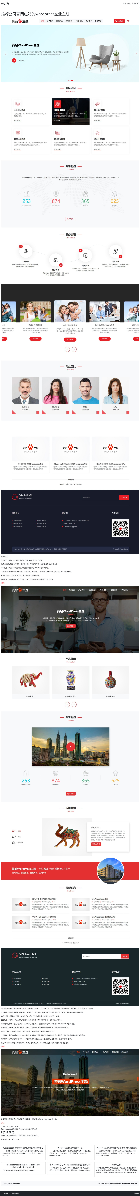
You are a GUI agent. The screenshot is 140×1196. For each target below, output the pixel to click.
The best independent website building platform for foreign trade (23, 1165)
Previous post (11, 1183)
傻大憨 (5, 3)
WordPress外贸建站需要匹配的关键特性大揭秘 (23, 1148)
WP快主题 (116, 1164)
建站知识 (15, 1129)
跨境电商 (135, 3)
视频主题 (34, 1129)
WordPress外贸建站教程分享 (70, 1148)
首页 (124, 3)
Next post (117, 1183)
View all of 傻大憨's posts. (10, 1139)
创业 (128, 3)
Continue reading (55, 1155)
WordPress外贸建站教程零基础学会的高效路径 (117, 1148)
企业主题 (27, 1129)
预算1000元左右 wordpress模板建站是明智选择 (70, 1164)
